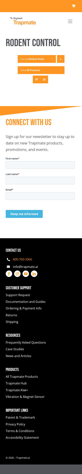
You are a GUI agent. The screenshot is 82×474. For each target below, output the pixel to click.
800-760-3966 (22, 259)
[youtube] (26, 274)
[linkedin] (34, 274)
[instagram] (17, 274)
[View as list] (44, 79)
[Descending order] (60, 59)
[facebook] (9, 274)
